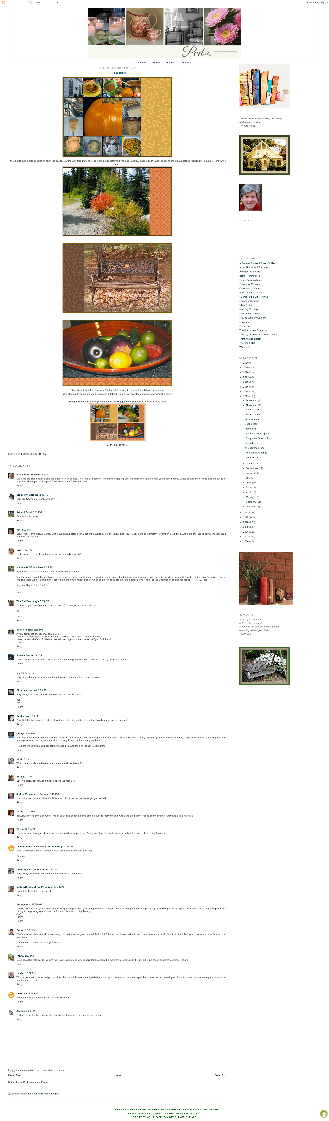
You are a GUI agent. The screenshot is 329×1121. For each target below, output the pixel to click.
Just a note (251, 423)
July (248, 477)
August (250, 473)
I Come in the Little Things (253, 296)
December (252, 400)
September (252, 468)
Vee (18, 529)
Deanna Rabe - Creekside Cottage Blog (39, 846)
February (251, 501)
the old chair (252, 443)
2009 (246, 527)
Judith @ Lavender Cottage (32, 794)
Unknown (22, 993)
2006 (246, 541)
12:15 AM (30, 829)
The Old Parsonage (27, 601)
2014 (246, 391)
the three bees (253, 457)
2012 (246, 512)
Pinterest (170, 62)
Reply (19, 485)
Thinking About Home (251, 338)
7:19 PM (34, 716)
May (248, 487)
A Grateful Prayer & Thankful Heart (258, 263)
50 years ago (252, 419)
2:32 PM (46, 474)
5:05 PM (48, 567)
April (249, 492)
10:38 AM (59, 887)
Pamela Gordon (25, 655)
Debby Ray (22, 716)
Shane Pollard (24, 629)
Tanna (20, 955)
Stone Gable (246, 326)
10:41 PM (29, 811)
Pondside (244, 322)
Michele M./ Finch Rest (29, 567)
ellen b (20, 672)
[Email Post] (45, 454)
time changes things (256, 452)
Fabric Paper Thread (250, 292)
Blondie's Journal (26, 690)
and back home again (257, 433)
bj (17, 759)
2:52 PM (31, 973)
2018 (246, 372)
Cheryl (20, 733)
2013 (246, 396)
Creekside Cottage (249, 288)
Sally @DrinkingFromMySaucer (34, 887)
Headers (186, 62)
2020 (246, 362)
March (250, 497)
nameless (250, 428)
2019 (246, 367)
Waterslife (244, 347)
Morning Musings (248, 309)
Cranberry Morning (27, 494)
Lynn (19, 550)
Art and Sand (24, 512)
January (250, 506)
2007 (246, 536)
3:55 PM (33, 993)
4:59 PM (27, 550)
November (252, 405)
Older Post (220, 1075)
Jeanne (20, 1011)
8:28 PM (27, 776)
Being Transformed (249, 275)
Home (156, 62)
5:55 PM (38, 629)
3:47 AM (53, 869)
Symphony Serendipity (257, 438)
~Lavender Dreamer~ (28, 474)
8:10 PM (24, 759)
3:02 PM (26, 529)
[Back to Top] (324, 1114)
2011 (246, 517)
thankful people (253, 409)
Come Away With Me (250, 280)
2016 (246, 382)
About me (142, 62)
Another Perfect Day (250, 271)
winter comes (252, 414)
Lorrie (19, 811)
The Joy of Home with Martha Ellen (258, 334)
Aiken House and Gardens (253, 267)
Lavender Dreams (249, 301)
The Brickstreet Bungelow (253, 330)
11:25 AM (37, 904)
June (249, 482)
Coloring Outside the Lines (32, 869)
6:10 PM (40, 655)
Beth (19, 776)
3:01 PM (37, 512)
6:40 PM (29, 672)
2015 (246, 386)
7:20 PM (30, 733)
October (250, 463)
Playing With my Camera (252, 317)
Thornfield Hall (247, 342)
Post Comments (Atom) (35, 1082)
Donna (20, 930)
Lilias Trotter (246, 305)
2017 (246, 377)
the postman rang (255, 447)
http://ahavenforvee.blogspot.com (113, 401)
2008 (246, 531)
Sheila (20, 829)
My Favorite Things (249, 313)
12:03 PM (30, 930)
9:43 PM (54, 794)
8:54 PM (30, 1011)
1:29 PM (29, 955)
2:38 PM (43, 494)
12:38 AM (68, 846)
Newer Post (14, 1075)
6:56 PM (42, 690)
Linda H (21, 973)
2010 (246, 522)
